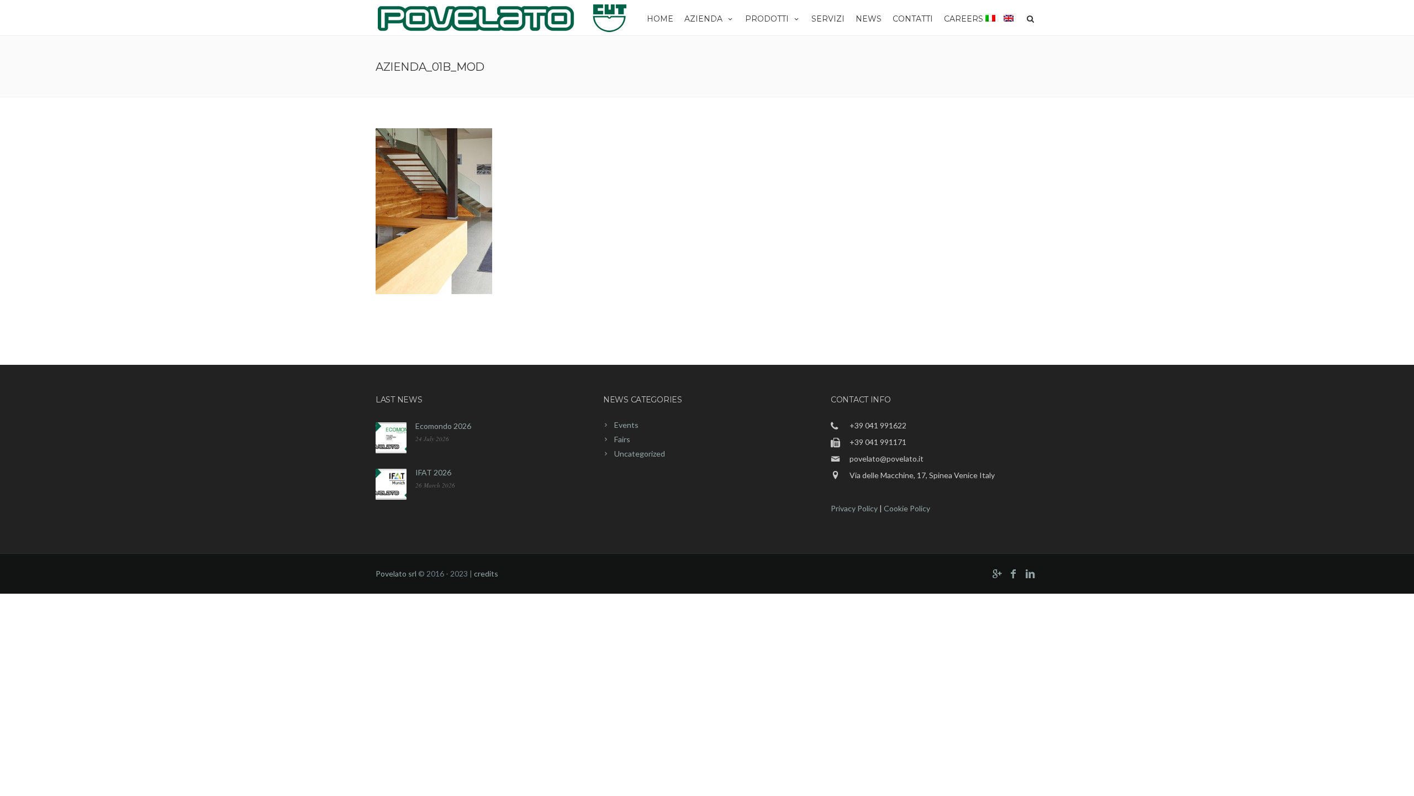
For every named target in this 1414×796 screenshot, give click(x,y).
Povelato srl (396, 573)
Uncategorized (639, 453)
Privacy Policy (854, 508)
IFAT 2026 (433, 472)
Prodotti (767, 19)
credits (486, 573)
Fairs (622, 439)
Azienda (703, 19)
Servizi (828, 19)
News (869, 19)
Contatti (913, 19)
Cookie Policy (907, 508)
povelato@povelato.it (887, 458)
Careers (963, 19)
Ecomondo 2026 (443, 426)
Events (626, 425)
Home (660, 19)
